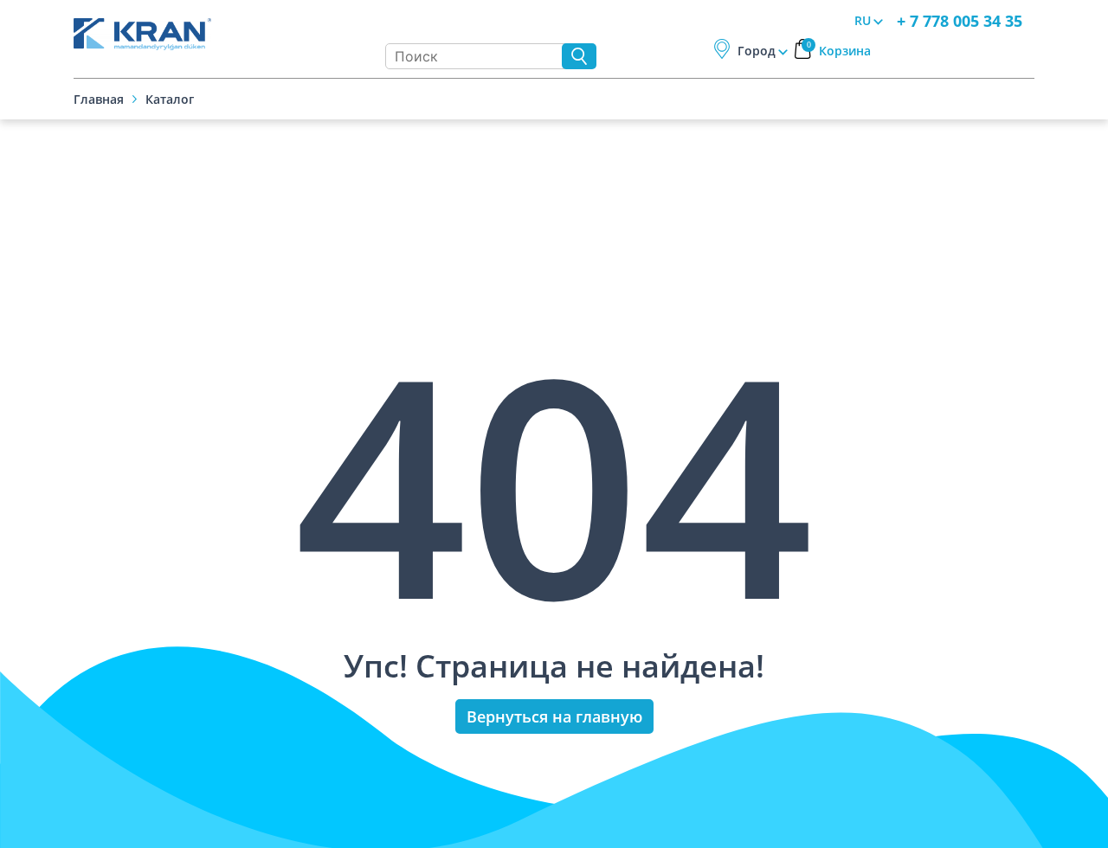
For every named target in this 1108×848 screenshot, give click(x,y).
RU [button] (862, 20)
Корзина (839, 50)
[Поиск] (579, 56)
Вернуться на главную (554, 716)
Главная (99, 99)
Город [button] (757, 50)
